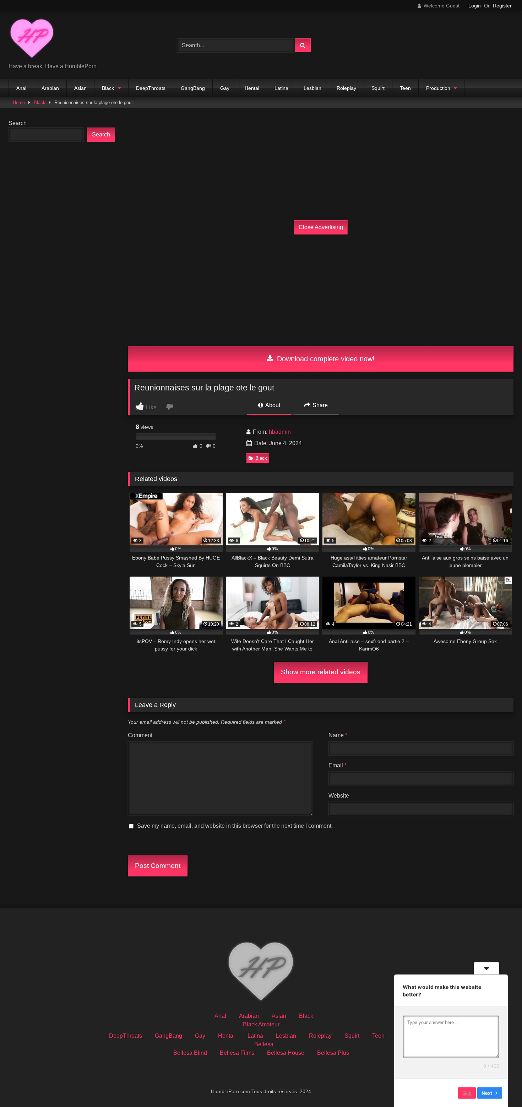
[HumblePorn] (32, 39)
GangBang (193, 88)
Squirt (378, 88)
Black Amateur (261, 1024)
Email (337, 765)
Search (18, 123)
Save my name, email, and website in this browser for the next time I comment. (235, 826)
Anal (21, 88)
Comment (140, 735)
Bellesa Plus (333, 1053)
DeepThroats (150, 88)
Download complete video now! (325, 359)
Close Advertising (321, 227)
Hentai (252, 88)
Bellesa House (285, 1053)
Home (19, 102)
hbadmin (280, 432)
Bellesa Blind (190, 1053)
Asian (80, 88)
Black (108, 88)
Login (474, 6)
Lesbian (312, 88)
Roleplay (346, 88)
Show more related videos (320, 672)
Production (438, 88)
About (272, 405)
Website (338, 796)
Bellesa (263, 1044)
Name (337, 735)
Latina (281, 88)
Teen (405, 88)
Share (319, 405)
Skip (467, 1092)
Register (502, 6)
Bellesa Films (237, 1053)
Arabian (50, 88)
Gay (224, 88)
